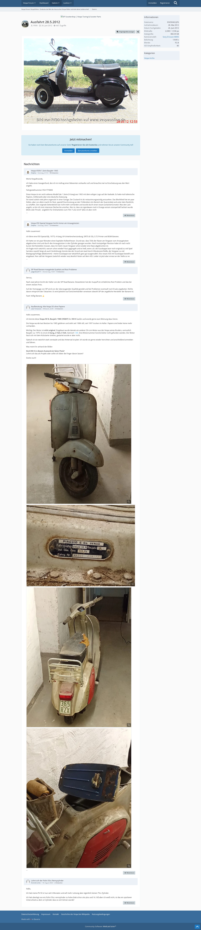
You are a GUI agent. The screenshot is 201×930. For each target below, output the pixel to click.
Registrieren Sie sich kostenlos (84, 145)
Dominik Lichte (36, 883)
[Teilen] (138, 32)
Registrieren (165, 3)
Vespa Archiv (149, 58)
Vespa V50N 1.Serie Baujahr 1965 (44, 170)
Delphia (33, 173)
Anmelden (152, 3)
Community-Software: (100, 926)
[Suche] (175, 3)
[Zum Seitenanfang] (197, 927)
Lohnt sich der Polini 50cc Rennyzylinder (47, 880)
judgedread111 (36, 272)
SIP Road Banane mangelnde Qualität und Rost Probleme (54, 269)
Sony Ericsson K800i (171, 37)
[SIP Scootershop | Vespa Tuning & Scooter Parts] (81, 16)
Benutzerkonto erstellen (87, 150)
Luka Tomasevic (36, 309)
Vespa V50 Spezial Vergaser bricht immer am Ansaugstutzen (55, 223)
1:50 (76, 333)
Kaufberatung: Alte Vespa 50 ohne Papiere (48, 306)
